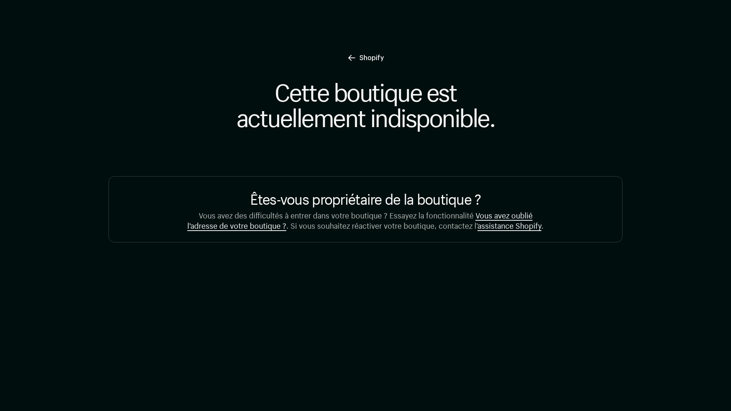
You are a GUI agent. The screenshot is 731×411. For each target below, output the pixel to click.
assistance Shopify (509, 225)
